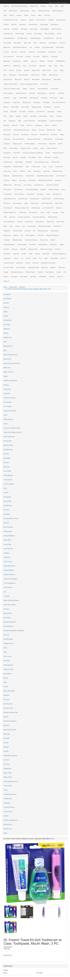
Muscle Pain (53, 244)
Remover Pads (19, 33)
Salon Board (33, 29)
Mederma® (7, 61)
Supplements (7, 258)
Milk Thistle (62, 267)
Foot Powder (32, 180)
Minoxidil (51, 20)
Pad (5, 121)
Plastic (15, 171)
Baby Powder (36, 79)
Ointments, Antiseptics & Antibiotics (33, 153)
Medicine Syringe (59, 199)
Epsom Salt (27, 43)
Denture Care (29, 221)
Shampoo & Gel (60, 20)
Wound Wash (19, 162)
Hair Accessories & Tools (11, 20)
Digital (26, 203)
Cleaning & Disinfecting (33, 139)
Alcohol (48, 153)
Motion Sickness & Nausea (21, 130)
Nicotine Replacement (10, 212)
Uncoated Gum (33, 212)
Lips (30, 47)
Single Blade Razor (9, 38)
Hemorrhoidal (43, 116)
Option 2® (34, 61)
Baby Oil (26, 79)
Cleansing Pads (24, 11)
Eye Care (16, 134)
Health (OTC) (7, 540)
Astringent (23, 157)
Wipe (19, 121)
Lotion (35, 43)
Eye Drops (54, 134)
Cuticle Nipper (44, 24)
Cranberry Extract (9, 263)
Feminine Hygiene (30, 144)
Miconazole (58, 180)
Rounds (12, 15)
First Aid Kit (16, 153)
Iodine (40, 157)
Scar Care (62, 43)
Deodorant (52, 144)
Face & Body (7, 43)
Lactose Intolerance (29, 121)
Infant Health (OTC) (46, 203)
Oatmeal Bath (60, 47)
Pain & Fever (44, 84)
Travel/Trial (40, 235)
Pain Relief (44, 98)
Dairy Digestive (42, 121)
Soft (22, 235)
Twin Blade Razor (22, 38)
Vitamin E (6, 281)
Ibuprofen (6, 249)
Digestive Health (36, 107)
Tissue (55, 70)
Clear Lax (29, 125)
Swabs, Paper (36, 70)
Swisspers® (16, 66)
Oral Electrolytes (23, 75)
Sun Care (6, 52)
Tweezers (43, 6)
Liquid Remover (8, 33)
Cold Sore (27, 231)
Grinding (19, 221)
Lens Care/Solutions (18, 139)
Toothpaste (7, 240)
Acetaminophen (22, 244)
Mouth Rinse (57, 226)
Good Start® (52, 52)
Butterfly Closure (18, 166)
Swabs (34, 11)
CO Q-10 (63, 258)
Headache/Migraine (9, 244)
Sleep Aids (16, 254)
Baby (5, 75)
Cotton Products (8, 419)
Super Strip (46, 171)
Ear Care (41, 130)
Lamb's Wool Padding (31, 189)
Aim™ (60, 52)
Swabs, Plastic (46, 70)
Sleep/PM (23, 249)
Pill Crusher (7, 203)
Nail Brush (6, 29)
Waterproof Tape (57, 171)
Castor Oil (15, 125)
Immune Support (21, 267)
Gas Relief (14, 111)
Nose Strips (46, 102)
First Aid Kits (7, 153)
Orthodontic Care (43, 231)
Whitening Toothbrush (52, 235)
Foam (44, 166)
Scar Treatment (60, 176)
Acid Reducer (48, 107)
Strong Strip (37, 171)
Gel (34, 231)
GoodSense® (17, 61)
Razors (59, 33)
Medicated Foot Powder (45, 180)
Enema (47, 125)
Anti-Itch (15, 157)
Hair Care (47, 15)
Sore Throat (53, 98)
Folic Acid (35, 263)
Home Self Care (22, 199)
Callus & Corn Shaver (52, 185)
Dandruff (6, 24)
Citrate (22, 125)
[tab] (35, 294)
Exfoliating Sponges (44, 11)
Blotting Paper (13, 11)
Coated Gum (22, 212)
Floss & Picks (60, 221)
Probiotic (40, 272)
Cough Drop (16, 102)
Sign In (65, 2)
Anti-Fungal (7, 157)
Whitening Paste (17, 240)
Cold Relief (61, 93)
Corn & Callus (28, 185)
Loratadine (32, 93)
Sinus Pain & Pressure (58, 102)
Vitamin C (52, 276)
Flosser (17, 226)
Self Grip (22, 171)
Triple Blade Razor (35, 38)
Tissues (33, 15)
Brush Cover (7, 235)
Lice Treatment (8, 208)
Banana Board (33, 24)
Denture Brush (40, 221)
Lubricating (7, 139)
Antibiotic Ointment (58, 153)
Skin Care (59, 38)
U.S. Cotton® (32, 66)
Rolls (5, 11)
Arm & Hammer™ (9, 56)
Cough (15, 98)
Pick (24, 226)
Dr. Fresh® (36, 56)
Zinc (65, 272)
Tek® (24, 66)
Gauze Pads (59, 166)
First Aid (35, 148)
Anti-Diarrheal (41, 111)
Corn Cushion (7, 189)
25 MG (24, 254)
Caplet (11, 116)
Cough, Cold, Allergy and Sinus (29, 84)
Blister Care (7, 47)
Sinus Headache (8, 93)
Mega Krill (44, 267)
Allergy (25, 89)
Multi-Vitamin (42, 276)
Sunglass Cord (44, 134)
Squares (19, 15)
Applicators (42, 66)
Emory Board (54, 24)
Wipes (40, 15)
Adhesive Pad (55, 162)
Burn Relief (32, 157)
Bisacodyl (6, 125)
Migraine (6, 107)
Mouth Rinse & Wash (45, 226)
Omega (6, 272)
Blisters (14, 180)
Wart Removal (57, 194)
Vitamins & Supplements (59, 254)
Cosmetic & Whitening (39, 217)
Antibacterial (7, 166)
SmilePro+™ (7, 66)
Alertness (58, 249)
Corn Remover (18, 189)
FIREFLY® (45, 56)
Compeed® (54, 56)
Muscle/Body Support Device (45, 176)
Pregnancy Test (17, 144)
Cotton (51, 6)
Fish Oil (28, 263)
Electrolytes (12, 75)
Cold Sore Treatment (24, 217)
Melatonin (53, 267)
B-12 (40, 258)
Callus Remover (38, 185)
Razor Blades (38, 33)
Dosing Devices (34, 199)
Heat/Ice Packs (30, 176)
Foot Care (6, 180)
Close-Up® (19, 56)
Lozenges (55, 212)
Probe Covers (34, 203)
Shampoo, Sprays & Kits (22, 208)
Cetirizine (32, 89)
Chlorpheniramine (21, 93)
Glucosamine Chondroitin (48, 263)
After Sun (14, 52)
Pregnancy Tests (25, 148)
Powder (44, 75)
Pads (61, 66)
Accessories (24, 134)
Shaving (29, 33)
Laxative (54, 125)
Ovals (5, 15)
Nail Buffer (15, 29)
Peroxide (55, 157)
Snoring (37, 254)
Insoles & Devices (54, 189)
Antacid (6, 111)
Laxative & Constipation (56, 121)
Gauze (51, 166)
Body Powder (17, 43)
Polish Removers (56, 29)
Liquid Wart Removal (9, 199)
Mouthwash (7, 231)
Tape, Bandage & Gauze (41, 162)
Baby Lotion (18, 79)
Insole (63, 189)
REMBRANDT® (60, 61)
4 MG (48, 212)
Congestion (7, 98)
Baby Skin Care (53, 75)
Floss (11, 226)
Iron (22, 258)
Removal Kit (7, 134)
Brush (5, 226)
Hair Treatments (41, 20)
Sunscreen (23, 52)
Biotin (46, 258)
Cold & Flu (52, 93)
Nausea (59, 111)
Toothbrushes (55, 231)
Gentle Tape (7, 171)
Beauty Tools (34, 6)
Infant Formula (35, 75)
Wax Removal (51, 130)
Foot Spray (40, 194)
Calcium (16, 258)
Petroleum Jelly (8, 162)
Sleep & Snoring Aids (46, 249)
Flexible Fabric (36, 166)
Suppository (12, 121)
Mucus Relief (23, 98)
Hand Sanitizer (41, 52)
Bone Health (54, 258)
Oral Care (12, 217)
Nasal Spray (36, 102)
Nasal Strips (45, 254)
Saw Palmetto (50, 272)
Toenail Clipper (44, 29)
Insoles (48, 194)
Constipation (38, 125)
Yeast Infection (13, 148)
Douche (60, 144)
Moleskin (43, 189)
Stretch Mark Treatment (20, 47)
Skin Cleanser (53, 43)
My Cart (60, 2)
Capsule (18, 116)
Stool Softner (7, 130)
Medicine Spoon (46, 199)
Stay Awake (7, 254)
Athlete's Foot (7, 185)
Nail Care (14, 24)
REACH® (42, 61)
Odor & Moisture (19, 194)
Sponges (18, 70)
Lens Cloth (34, 134)
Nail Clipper (24, 29)
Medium (15, 235)
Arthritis (53, 240)
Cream (52, 116)
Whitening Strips (52, 217)
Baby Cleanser (8, 79)
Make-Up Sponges (57, 11)
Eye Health (19, 263)
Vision (34, 258)
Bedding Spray (36, 208)
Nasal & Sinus (27, 102)
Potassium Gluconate (17, 272)
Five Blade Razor (49, 38)
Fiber (5, 116)
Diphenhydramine (43, 89)
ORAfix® (25, 61)
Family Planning (47, 139)
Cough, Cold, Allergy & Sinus (12, 89)
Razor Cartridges (49, 33)
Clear (27, 166)
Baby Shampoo (46, 79)
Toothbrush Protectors (31, 240)
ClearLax (6, 385)
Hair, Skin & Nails (8, 267)
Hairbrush (23, 20)
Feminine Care (42, 144)
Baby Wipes (57, 79)
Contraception (59, 139)
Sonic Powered (30, 235)
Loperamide (50, 111)
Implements (22, 24)
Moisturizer (43, 43)
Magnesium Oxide (34, 267)
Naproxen (15, 249)
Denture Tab (50, 221)
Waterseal (6, 176)
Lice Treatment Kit (48, 208)
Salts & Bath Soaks (47, 47)
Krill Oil (28, 258)
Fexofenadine (55, 89)
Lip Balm (37, 47)
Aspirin (62, 244)
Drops (59, 130)
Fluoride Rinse (32, 226)
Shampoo (59, 208)
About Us (6, 6)
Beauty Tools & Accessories (20, 6)
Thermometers (17, 203)
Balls (56, 6)
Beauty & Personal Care (11, 355)
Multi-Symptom (42, 93)
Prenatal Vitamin (30, 272)
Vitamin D (60, 276)
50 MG (30, 254)
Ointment (59, 116)
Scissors (31, 20)
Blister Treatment (52, 148)
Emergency (7, 144)
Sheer (29, 171)
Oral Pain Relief (17, 231)
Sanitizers (31, 52)
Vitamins (6, 276)
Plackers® (50, 61)
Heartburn (57, 107)
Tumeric (58, 272)
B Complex (14, 276)
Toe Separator (8, 194)
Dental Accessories (9, 221)
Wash (5, 148)
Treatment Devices (17, 176)
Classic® (28, 56)
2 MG (42, 212)
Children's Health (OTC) (10, 84)
